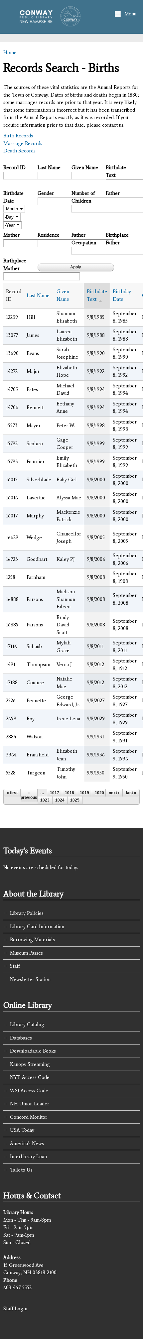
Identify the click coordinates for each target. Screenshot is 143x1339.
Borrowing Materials (32, 940)
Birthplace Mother (14, 264)
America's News (27, 1143)
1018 (69, 792)
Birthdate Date (13, 197)
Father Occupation (84, 239)
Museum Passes (26, 953)
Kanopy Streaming (30, 1064)
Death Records (19, 151)
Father (113, 193)
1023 (45, 800)
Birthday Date (122, 295)
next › (114, 792)
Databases (21, 1038)
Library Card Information (37, 927)
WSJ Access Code (29, 1091)
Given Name (85, 167)
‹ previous (29, 795)
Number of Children (83, 197)
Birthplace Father (117, 239)
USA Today (22, 1130)
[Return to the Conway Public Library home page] (47, 23)
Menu (130, 14)
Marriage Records (22, 143)
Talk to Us (21, 1170)
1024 (60, 800)
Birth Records (18, 136)
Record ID (14, 167)
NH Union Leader (29, 1104)
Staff (15, 966)
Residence (49, 235)
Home (10, 52)
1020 (99, 792)
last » (131, 792)
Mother (11, 235)
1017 (54, 792)
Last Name (49, 167)
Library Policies (27, 913)
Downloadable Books (33, 1051)
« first (12, 792)
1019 (84, 792)
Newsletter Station (30, 979)
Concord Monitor (28, 1117)
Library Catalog (27, 1024)
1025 (74, 800)
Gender (46, 193)
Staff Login (15, 1309)
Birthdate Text (116, 171)
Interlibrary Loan (28, 1156)
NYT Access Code (30, 1077)
